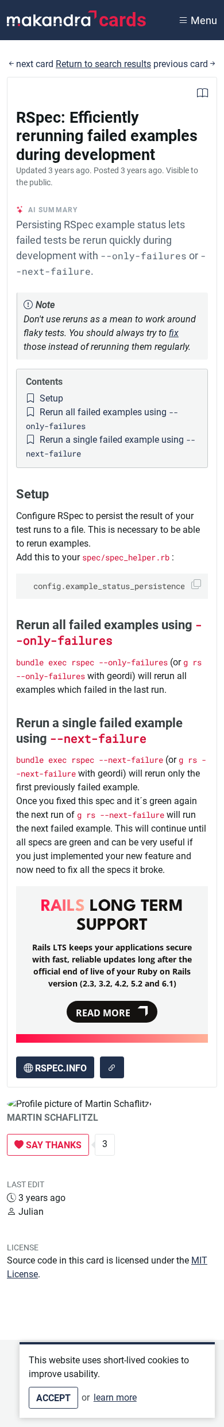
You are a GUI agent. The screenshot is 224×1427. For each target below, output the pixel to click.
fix (174, 332)
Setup (50, 398)
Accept (53, 1398)
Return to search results (103, 64)
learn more (115, 1397)
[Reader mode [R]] (202, 94)
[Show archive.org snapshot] (112, 1067)
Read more (103, 1013)
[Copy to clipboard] (196, 584)
